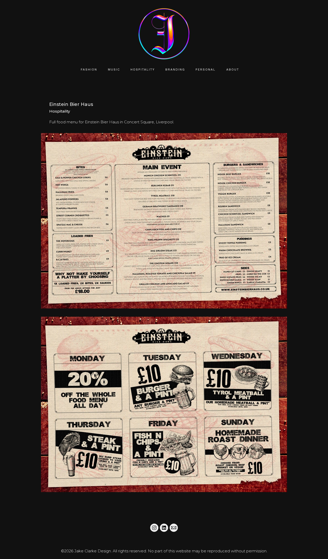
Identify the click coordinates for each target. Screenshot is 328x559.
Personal (206, 69)
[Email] (174, 528)
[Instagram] (154, 528)
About (232, 69)
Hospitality (142, 69)
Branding (175, 69)
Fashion (89, 69)
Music (114, 69)
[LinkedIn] (164, 528)
